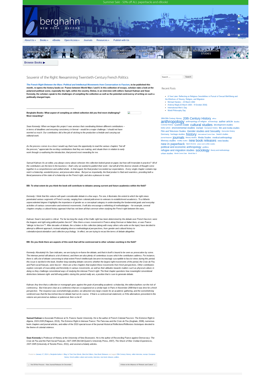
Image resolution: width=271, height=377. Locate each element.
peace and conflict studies (206, 144)
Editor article (166, 128)
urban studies (167, 153)
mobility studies (182, 140)
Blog (65, 354)
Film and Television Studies (173, 131)
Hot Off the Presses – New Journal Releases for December (49, 364)
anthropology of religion (196, 121)
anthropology (172, 121)
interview (97, 357)
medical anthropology (222, 137)
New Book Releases (101, 354)
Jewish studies (222, 134)
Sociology (234, 52)
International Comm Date (206, 134)
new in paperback (173, 143)
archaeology (213, 122)
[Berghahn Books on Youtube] (242, 30)
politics (116, 357)
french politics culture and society (81, 357)
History (178, 52)
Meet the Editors (87, 354)
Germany (165, 134)
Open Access (191, 144)
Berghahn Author (56, 354)
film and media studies (229, 128)
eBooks (56, 40)
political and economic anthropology (181, 146)
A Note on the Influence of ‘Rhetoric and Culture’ (138, 364)
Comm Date (181, 124)
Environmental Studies (121, 52)
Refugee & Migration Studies (206, 52)
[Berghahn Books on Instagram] (242, 37)
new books (223, 140)
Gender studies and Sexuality (203, 131)
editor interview (137, 354)
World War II (192, 153)
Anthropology (36, 52)
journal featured (166, 137)
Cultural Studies (93, 52)
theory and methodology (220, 150)
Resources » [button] (103, 40)
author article (226, 121)
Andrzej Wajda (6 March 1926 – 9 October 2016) (187, 105)
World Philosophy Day (177, 110)
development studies (223, 125)
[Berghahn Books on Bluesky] (242, 24)
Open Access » (71, 40)
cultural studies (201, 125)
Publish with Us (121, 40)
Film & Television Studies (149, 52)
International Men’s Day (177, 108)
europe (145, 354)
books (236, 121)
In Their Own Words (74, 354)
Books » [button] (44, 40)
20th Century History (124, 354)
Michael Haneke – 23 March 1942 (181, 102)
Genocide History (228, 131)
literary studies (191, 138)
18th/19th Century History (171, 118)
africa (214, 118)
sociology (202, 150)
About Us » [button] (30, 40)
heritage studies (178, 134)
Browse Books (33, 62)
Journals (88, 40)
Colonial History (167, 125)
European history (211, 128)
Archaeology (65, 52)
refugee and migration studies (177, 150)
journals (178, 137)
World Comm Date (180, 153)
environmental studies (183, 128)
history (191, 134)
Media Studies (204, 137)
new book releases (106, 357)
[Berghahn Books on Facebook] (242, 17)
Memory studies (168, 141)
